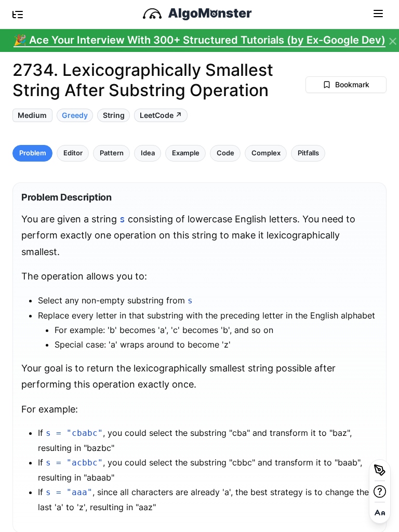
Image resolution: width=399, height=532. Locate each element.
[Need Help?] (379, 491)
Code (225, 153)
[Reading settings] (379, 512)
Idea (148, 153)
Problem (32, 153)
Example (186, 153)
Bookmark (352, 84)
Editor (73, 153)
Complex (266, 153)
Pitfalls (308, 153)
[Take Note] (379, 470)
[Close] (393, 41)
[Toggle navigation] (378, 13)
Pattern (112, 153)
